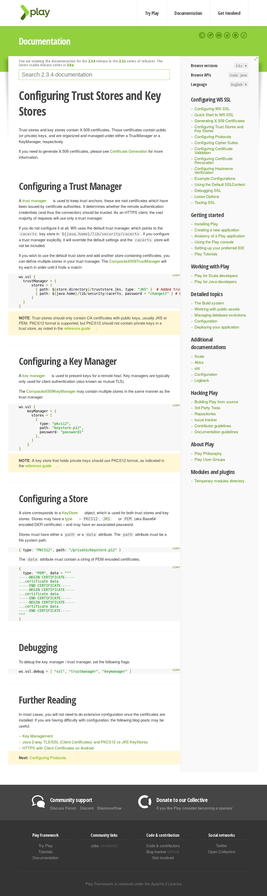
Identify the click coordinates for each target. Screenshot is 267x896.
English (236, 84)
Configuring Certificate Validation (214, 150)
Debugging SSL (208, 190)
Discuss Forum (63, 808)
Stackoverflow (109, 808)
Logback (202, 380)
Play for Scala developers (216, 275)
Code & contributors (163, 845)
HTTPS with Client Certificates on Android (58, 748)
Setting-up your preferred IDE (219, 247)
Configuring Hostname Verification (214, 170)
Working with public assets (217, 309)
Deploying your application (217, 327)
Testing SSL (205, 202)
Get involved (163, 857)
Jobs (104, 845)
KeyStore (70, 512)
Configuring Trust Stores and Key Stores (219, 128)
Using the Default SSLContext (220, 184)
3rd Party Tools (207, 407)
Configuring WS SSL (212, 108)
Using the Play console (214, 241)
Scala (234, 75)
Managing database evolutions (220, 315)
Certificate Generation (128, 151)
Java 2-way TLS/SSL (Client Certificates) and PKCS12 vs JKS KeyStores (85, 742)
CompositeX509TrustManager (134, 261)
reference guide (77, 328)
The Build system (209, 303)
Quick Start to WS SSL (214, 114)
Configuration (206, 321)
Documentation (188, 13)
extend (257, 59)
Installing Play (206, 223)
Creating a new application (217, 229)
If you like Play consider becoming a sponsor (194, 808)
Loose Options (207, 196)
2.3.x (122, 60)
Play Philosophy (208, 453)
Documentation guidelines (216, 431)
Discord (86, 808)
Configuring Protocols (213, 136)
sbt (197, 368)
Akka (199, 362)
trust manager (34, 200)
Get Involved (229, 13)
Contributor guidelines (213, 425)
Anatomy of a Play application (220, 235)
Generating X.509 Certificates (220, 120)
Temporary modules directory (220, 480)
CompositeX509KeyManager (51, 391)
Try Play (152, 13)
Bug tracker (163, 851)
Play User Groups (210, 459)
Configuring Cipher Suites (216, 142)
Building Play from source (216, 401)
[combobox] (94, 74)
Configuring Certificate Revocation (214, 160)
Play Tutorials (206, 253)
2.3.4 (91, 60)
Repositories (205, 413)
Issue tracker (206, 419)
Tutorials (45, 851)
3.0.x (238, 65)
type (68, 518)
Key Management (37, 736)
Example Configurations (215, 178)
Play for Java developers (216, 281)
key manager (33, 375)
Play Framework (38, 12)
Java (243, 75)
